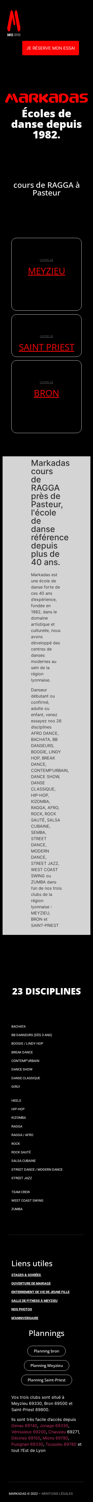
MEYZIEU (46, 271)
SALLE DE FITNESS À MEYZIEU (34, 1301)
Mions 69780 (55, 1438)
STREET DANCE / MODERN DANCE (37, 1169)
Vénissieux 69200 (28, 1431)
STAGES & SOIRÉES (26, 1275)
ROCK (15, 1144)
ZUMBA (16, 1209)
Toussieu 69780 (60, 1444)
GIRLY (15, 1087)
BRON (46, 393)
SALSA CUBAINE (23, 1161)
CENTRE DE (46, 260)
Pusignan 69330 (27, 1444)
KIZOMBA (18, 1118)
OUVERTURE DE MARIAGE (31, 1283)
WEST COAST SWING (27, 1200)
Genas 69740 (24, 1425)
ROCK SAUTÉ (21, 1152)
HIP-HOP (18, 1109)
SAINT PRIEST (46, 347)
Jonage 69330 (54, 1425)
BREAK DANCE (22, 1052)
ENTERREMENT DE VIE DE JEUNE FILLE (40, 1292)
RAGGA (16, 1126)
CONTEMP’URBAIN (25, 1061)
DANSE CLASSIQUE (25, 1078)
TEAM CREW (20, 1192)
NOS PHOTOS (21, 1309)
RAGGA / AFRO (22, 1135)
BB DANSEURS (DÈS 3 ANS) (31, 1035)
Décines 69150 (25, 1438)
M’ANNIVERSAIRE (24, 1318)
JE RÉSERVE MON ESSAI (50, 48)
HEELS (16, 1100)
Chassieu (57, 1431)
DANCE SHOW (22, 1069)
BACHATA (18, 1026)
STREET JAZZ (21, 1178)
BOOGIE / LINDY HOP (27, 1043)
